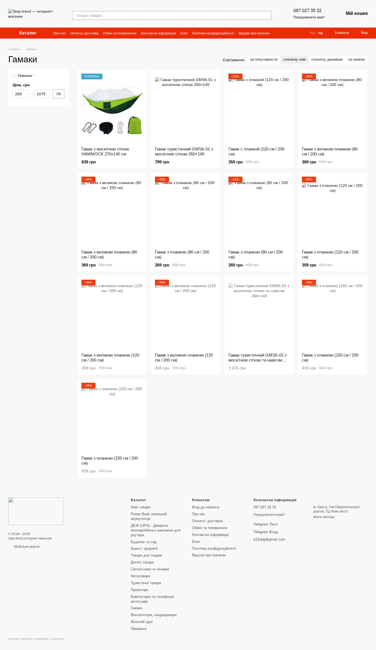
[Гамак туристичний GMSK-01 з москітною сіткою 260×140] (185, 108)
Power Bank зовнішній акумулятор (149, 516)
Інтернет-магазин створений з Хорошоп (36, 638)
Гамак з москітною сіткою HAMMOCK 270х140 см (105, 151)
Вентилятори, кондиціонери (153, 615)
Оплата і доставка (84, 33)
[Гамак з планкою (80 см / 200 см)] (185, 211)
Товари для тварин (146, 555)
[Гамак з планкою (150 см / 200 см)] (332, 314)
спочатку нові (294, 59)
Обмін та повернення (120, 33)
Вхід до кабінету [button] (206, 507)
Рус (312, 33)
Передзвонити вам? (309, 17)
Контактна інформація (158, 33)
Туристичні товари (146, 583)
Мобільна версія (26, 547)
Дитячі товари (142, 562)
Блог (184, 33)
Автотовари (140, 576)
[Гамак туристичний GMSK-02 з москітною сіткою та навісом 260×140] (259, 314)
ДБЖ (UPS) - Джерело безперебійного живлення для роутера (156, 530)
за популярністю (264, 59)
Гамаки (136, 608)
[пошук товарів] (267, 15)
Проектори (139, 590)
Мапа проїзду (323, 517)
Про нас (59, 33)
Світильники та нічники (150, 569)
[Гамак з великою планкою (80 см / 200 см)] (332, 108)
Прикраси (138, 629)
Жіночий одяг (142, 622)
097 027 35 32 (307, 10)
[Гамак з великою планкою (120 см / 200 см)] (112, 314)
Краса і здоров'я (144, 548)
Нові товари (140, 507)
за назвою (356, 59)
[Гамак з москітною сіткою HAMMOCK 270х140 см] (112, 108)
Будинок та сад (144, 542)
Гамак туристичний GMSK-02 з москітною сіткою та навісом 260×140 (257, 360)
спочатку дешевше (327, 59)
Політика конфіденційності (213, 33)
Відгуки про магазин (254, 33)
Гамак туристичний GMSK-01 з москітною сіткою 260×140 (184, 151)
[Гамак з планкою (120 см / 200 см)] (332, 211)
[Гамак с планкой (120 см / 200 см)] (259, 108)
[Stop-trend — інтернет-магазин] (35, 511)
